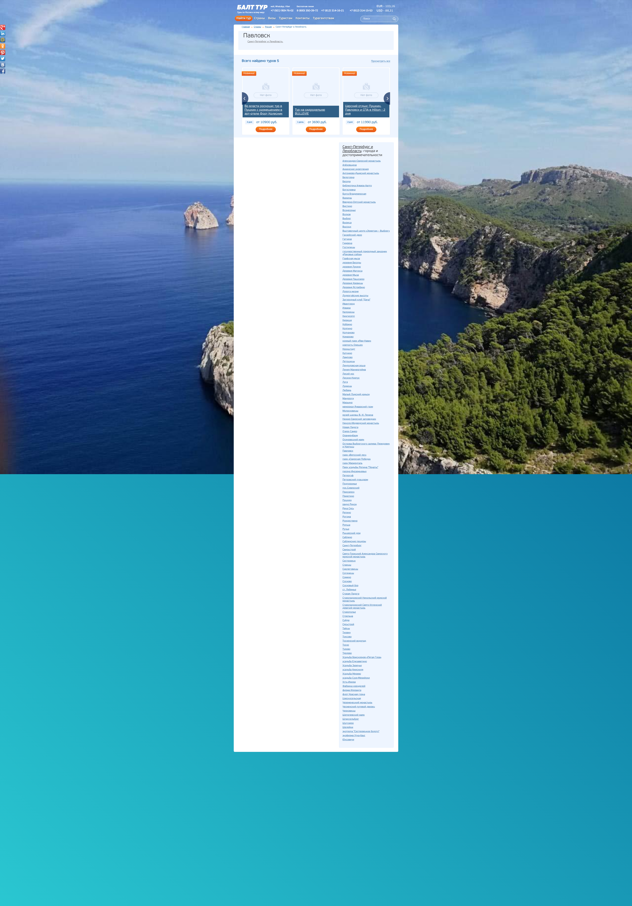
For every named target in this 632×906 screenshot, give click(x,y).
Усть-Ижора (349, 682)
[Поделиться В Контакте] (2, 65)
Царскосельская (351, 698)
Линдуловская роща (353, 366)
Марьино (347, 403)
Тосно (345, 645)
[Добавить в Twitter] (2, 58)
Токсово (347, 637)
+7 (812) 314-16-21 (332, 10)
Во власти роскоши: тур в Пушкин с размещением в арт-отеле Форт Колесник (263, 110)
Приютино (348, 496)
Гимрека (347, 243)
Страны (259, 18)
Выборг (346, 218)
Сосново (347, 581)
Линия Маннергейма (354, 370)
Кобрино (347, 324)
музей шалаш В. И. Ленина (357, 415)
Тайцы (346, 628)
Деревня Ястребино (353, 287)
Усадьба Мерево (351, 674)
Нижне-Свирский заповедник (359, 419)
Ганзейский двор (352, 235)
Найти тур (244, 18)
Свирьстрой (349, 550)
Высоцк (346, 227)
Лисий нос (348, 374)
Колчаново (348, 333)
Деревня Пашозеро (353, 279)
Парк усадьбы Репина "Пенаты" (360, 467)
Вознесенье (349, 210)
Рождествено (349, 521)
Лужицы (347, 386)
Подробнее (265, 129)
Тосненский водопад (354, 641)
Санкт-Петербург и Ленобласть (265, 42)
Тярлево (347, 653)
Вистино (347, 206)
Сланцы (346, 565)
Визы (272, 18)
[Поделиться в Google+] (2, 27)
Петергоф (348, 475)
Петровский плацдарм (355, 480)
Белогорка (348, 177)
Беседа (346, 181)
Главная (246, 27)
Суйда (345, 620)
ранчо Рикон (349, 504)
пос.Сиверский (350, 488)
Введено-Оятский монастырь (359, 202)
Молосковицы (350, 411)
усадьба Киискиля (352, 670)
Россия (268, 27)
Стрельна (347, 616)
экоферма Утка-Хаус (353, 735)
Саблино (347, 537)
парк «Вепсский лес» (354, 455)
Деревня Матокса (352, 271)
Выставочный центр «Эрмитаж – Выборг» (366, 231)
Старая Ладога (350, 594)
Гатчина (347, 239)
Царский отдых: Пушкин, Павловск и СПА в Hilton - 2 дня (365, 110)
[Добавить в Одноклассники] (2, 46)
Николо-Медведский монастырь (360, 423)
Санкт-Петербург (352, 545)
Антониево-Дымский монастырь (360, 173)
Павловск (347, 451)
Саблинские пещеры (354, 541)
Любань (346, 390)
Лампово (347, 357)
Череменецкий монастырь (357, 703)
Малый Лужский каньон (356, 394)
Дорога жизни (350, 291)
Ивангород (348, 304)
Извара (346, 308)
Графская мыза (351, 258)
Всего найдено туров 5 (260, 61)
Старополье (349, 612)
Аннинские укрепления (355, 169)
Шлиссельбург (350, 719)
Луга (345, 382)
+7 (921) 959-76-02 (282, 10)
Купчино (347, 353)
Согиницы (348, 573)
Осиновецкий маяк (353, 440)
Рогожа (346, 517)
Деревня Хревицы (352, 283)
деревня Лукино (351, 267)
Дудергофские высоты (355, 296)
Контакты (303, 18)
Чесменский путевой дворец (358, 707)
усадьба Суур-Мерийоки (356, 678)
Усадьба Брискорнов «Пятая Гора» (361, 657)
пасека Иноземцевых (354, 471)
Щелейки (347, 727)
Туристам (285, 18)
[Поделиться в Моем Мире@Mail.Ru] (2, 39)
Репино (346, 513)
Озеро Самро (349, 431)
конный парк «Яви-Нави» (356, 341)
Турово (346, 649)
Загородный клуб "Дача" (356, 300)
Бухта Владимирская (354, 194)
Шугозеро (348, 723)
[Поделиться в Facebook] (2, 71)
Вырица (347, 223)
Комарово (348, 337)
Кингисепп (348, 316)
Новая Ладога (350, 427)
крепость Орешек (352, 345)
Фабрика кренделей (353, 686)
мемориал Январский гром (357, 407)
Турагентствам (323, 18)
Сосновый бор (350, 585)
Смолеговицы (350, 569)
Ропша (346, 525)
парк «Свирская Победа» (356, 459)
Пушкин (347, 500)
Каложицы (348, 312)
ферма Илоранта (351, 690)
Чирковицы (349, 711)
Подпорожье (349, 484)
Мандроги (348, 398)
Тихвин (346, 633)
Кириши (347, 320)
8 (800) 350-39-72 (307, 10)
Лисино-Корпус (351, 378)
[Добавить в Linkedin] (2, 33)
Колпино (347, 328)
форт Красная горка (353, 694)
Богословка (349, 190)
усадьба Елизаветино (354, 661)
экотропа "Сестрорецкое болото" (360, 731)
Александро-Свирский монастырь (361, 161)
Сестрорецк (349, 561)
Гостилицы (348, 247)
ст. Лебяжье (349, 590)
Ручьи (345, 529)
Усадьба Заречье (352, 665)
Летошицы (348, 361)
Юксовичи (348, 740)
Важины (347, 198)
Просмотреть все (380, 61)
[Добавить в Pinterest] (2, 52)
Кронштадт (348, 349)
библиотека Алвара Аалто (357, 186)
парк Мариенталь (352, 463)
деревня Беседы (351, 263)
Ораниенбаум (350, 435)
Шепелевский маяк (353, 715)
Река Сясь (348, 508)
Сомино (346, 577)
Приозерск (348, 492)
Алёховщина (349, 165)
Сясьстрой (348, 624)
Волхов (346, 214)
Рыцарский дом (351, 533)
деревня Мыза (350, 275)
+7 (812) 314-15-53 (361, 10)
